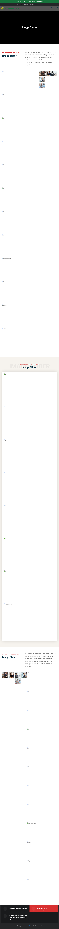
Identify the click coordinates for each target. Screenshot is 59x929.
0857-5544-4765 (42, 908)
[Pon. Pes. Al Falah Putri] (10, 8)
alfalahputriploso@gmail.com (18, 908)
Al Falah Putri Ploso (27, 926)
